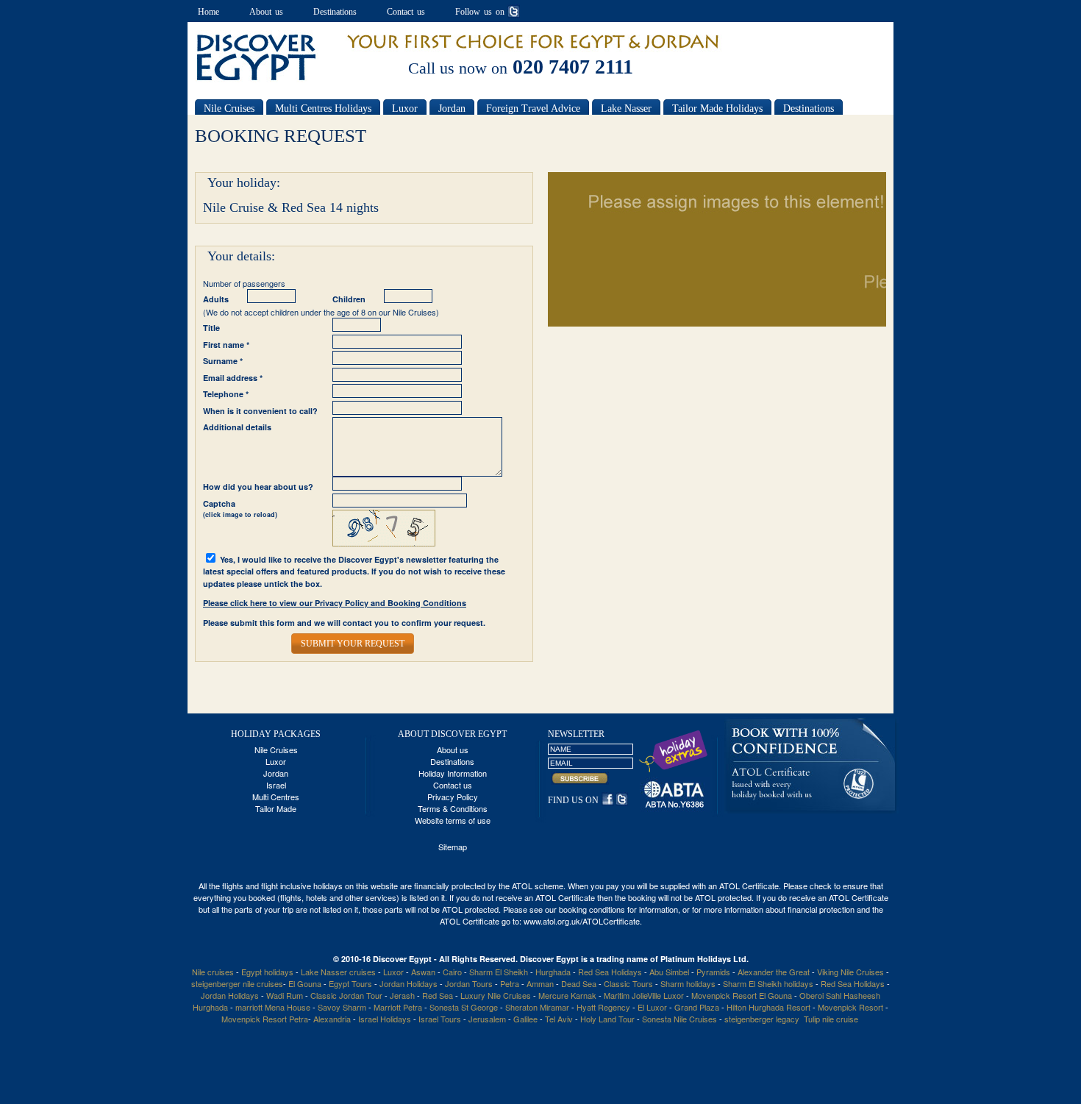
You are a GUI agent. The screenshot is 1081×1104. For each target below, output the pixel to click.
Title (211, 327)
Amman (540, 983)
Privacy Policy (452, 796)
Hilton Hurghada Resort (768, 1007)
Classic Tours (628, 983)
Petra (509, 983)
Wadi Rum (284, 995)
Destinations (335, 12)
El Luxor (652, 1007)
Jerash (402, 995)
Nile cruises (213, 971)
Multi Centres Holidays (323, 108)
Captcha (240, 509)
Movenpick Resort (850, 1007)
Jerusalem (487, 1019)
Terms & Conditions (453, 808)
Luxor (405, 108)
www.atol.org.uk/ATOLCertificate (582, 921)
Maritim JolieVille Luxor (644, 995)
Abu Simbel (669, 971)
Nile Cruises (229, 108)
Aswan (423, 971)
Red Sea (438, 995)
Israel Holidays (384, 1019)
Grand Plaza (696, 1007)
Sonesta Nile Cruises (680, 1019)
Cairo (452, 971)
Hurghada (553, 971)
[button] (352, 643)
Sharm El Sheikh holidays (768, 983)
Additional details (237, 426)
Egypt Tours (350, 983)
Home (208, 12)
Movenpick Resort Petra (264, 1019)
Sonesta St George (463, 1007)
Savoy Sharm (342, 1007)
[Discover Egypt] (256, 79)
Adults (216, 299)
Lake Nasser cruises (338, 971)
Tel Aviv (559, 1019)
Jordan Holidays (408, 983)
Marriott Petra (398, 1007)
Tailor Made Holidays (717, 108)
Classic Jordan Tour (347, 995)
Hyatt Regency (603, 1007)
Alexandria (332, 1019)
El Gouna (304, 983)
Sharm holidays (688, 983)
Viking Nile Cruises (850, 971)
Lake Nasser (626, 108)
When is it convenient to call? (260, 410)
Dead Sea (578, 983)
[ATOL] (811, 810)
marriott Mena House (274, 1007)
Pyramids (713, 971)
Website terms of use (452, 820)
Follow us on (479, 12)
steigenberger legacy (761, 1019)
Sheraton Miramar (537, 1007)
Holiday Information (452, 773)
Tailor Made (275, 808)
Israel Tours (439, 1019)
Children (348, 299)
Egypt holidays (267, 971)
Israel (276, 785)
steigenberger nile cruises (237, 983)
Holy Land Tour (607, 1019)
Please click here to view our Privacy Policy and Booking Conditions (334, 602)
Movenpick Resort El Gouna (741, 995)
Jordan (451, 108)
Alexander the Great (774, 971)
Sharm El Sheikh (498, 971)
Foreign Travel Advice (533, 108)
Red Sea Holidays (610, 971)
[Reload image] (383, 543)
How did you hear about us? (258, 486)
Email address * (233, 377)
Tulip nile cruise (831, 1019)
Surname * (223, 360)
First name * (226, 344)
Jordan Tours (469, 983)
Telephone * (226, 393)
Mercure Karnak (567, 995)
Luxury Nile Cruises (495, 995)
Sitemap (452, 846)
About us (266, 12)
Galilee (525, 1019)
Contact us (406, 12)
